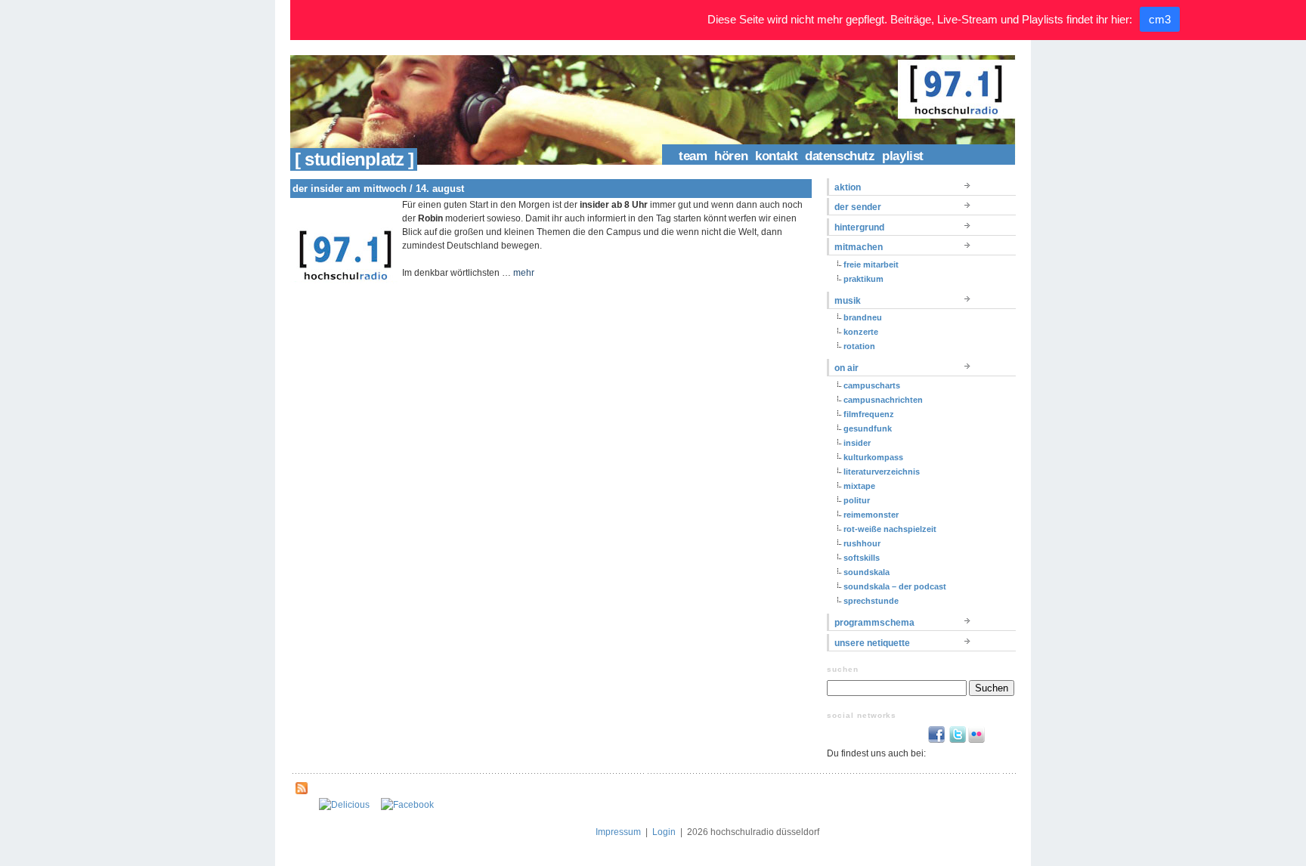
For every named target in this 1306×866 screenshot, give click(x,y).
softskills (861, 557)
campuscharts (871, 385)
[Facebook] (407, 805)
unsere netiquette (872, 643)
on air (846, 368)
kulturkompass (873, 457)
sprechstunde (871, 600)
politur (856, 500)
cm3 (1160, 19)
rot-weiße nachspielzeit (889, 529)
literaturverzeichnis (881, 471)
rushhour (861, 543)
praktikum (863, 278)
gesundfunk (867, 428)
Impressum (618, 832)
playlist (903, 156)
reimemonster (871, 514)
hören (730, 156)
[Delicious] (344, 805)
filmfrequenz (868, 414)
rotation (859, 346)
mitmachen (858, 247)
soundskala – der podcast (894, 586)
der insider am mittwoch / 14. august (378, 188)
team (693, 156)
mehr (523, 273)
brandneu (862, 317)
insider (857, 442)
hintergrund (859, 227)
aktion (847, 187)
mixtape (859, 485)
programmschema (874, 622)
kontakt (776, 156)
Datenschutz (839, 156)
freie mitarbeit (871, 264)
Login (664, 832)
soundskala (866, 572)
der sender (857, 207)
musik (847, 300)
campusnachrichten (883, 399)
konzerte (860, 331)
